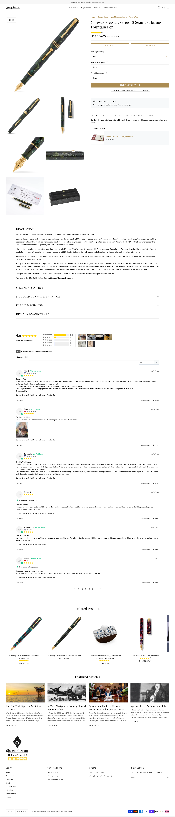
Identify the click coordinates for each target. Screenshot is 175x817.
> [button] (100, 589)
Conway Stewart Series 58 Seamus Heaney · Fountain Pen (36, 395)
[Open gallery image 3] (65, 115)
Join (167, 777)
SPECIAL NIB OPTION (29, 287)
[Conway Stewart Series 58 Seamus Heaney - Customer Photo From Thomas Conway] (108, 337)
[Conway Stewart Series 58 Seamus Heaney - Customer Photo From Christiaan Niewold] (91, 344)
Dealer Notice (53, 772)
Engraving (150, 46)
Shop (62, 8)
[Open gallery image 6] (25, 196)
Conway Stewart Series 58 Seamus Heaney (31, 544)
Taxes (125, 115)
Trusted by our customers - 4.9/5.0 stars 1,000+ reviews (130, 90)
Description (25, 229)
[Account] (159, 7)
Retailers (9, 797)
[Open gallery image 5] (65, 156)
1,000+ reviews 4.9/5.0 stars (99, 2)
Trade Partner (11, 794)
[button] (154, 400)
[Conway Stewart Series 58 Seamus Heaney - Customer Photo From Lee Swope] (82, 344)
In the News (10, 790)
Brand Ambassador (13, 776)
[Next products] (168, 634)
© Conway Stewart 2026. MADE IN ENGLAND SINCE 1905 (51, 811)
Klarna (150, 115)
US (9, 811)
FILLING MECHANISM (29, 305)
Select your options (130, 85)
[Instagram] (90, 777)
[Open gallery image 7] (65, 196)
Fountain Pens (11, 786)
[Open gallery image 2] (25, 115)
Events (8, 783)
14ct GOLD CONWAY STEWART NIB (38, 296)
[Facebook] (94, 777)
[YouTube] (108, 777)
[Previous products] (7, 634)
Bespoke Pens (86, 8)
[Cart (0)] (168, 7)
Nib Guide (110, 46)
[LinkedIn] (112, 777)
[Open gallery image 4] (25, 156)
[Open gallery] (45, 55)
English (20, 811)
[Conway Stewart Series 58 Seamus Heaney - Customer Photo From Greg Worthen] (91, 337)
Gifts (117, 115)
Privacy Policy (53, 776)
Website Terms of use (55, 779)
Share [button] (21, 400)
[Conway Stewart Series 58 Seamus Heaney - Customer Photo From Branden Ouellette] (99, 337)
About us (9, 772)
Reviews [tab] (20, 357)
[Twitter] (98, 777)
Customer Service (109, 8)
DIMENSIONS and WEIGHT (33, 314)
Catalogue (9, 779)
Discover (72, 8)
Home (93, 17)
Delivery (107, 115)
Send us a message (124, 105)
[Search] (163, 7)
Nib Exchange (137, 115)
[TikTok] (101, 777)
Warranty (95, 115)
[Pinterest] (105, 777)
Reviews (97, 8)
